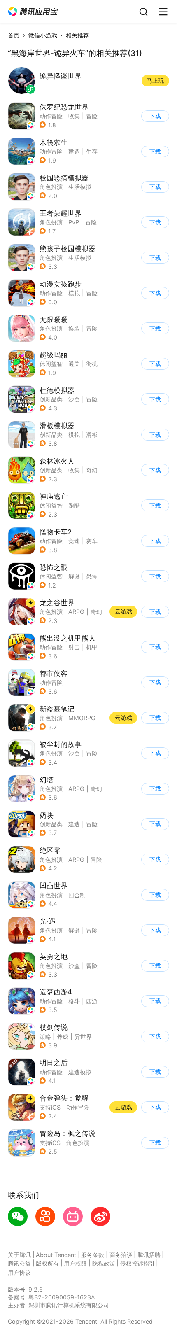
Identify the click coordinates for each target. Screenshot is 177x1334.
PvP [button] (73, 222)
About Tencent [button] (56, 1254)
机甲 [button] (92, 647)
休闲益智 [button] (51, 363)
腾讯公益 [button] (19, 1263)
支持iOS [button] (50, 1107)
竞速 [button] (74, 540)
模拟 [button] (74, 292)
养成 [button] (62, 1036)
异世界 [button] (83, 1036)
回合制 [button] (77, 894)
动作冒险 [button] (51, 115)
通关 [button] (74, 363)
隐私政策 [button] (103, 1263)
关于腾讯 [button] (19, 1254)
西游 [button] (92, 1001)
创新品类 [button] (51, 399)
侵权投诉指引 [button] (137, 1263)
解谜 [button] (74, 576)
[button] (33, 11)
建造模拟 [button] (79, 1071)
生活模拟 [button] (79, 186)
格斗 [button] (74, 1001)
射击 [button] (74, 647)
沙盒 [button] (74, 399)
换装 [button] (74, 328)
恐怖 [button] (92, 576)
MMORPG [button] (81, 717)
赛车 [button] (92, 540)
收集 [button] (74, 115)
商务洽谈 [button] (121, 1254)
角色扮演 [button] (51, 186)
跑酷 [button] (74, 505)
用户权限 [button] (75, 1263)
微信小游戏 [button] (42, 35)
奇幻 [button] (92, 469)
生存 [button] (92, 151)
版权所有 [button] (47, 1263)
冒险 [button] (92, 115)
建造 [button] (74, 151)
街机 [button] (92, 363)
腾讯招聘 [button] (149, 1254)
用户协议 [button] (19, 1272)
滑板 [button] (92, 434)
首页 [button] (13, 35)
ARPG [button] (76, 611)
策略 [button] (45, 1036)
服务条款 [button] (92, 1254)
